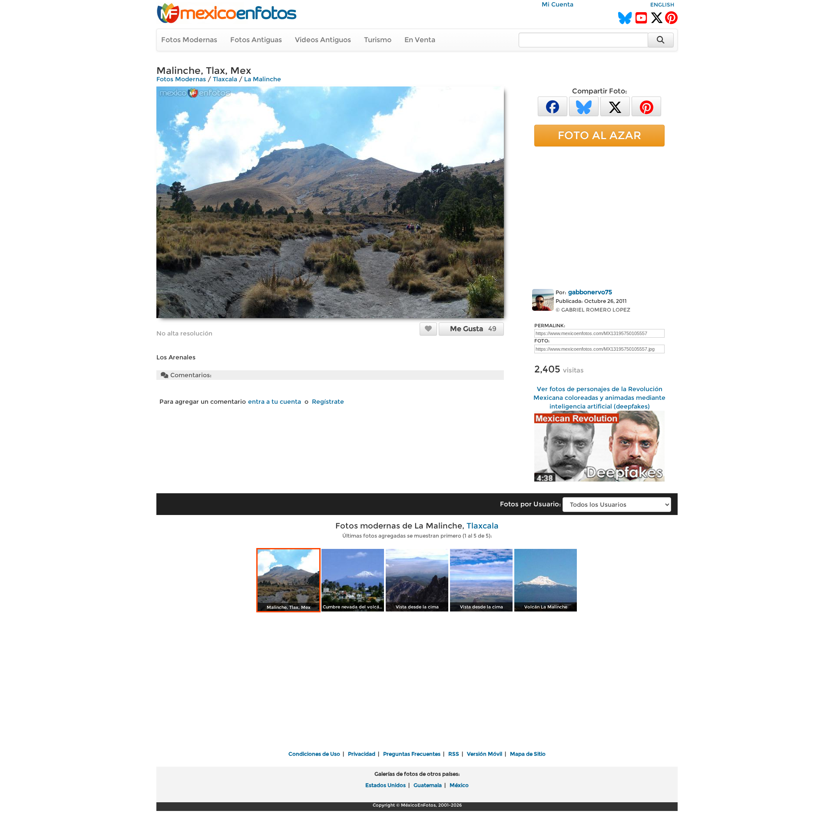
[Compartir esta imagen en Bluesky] (584, 106)
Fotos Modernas (189, 40)
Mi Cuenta (557, 4)
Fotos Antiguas (256, 40)
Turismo (377, 40)
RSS (453, 754)
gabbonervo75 (590, 292)
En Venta (419, 40)
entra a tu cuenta (274, 401)
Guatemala (428, 785)
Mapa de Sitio (528, 754)
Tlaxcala (225, 79)
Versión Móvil (484, 754)
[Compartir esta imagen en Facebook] (552, 106)
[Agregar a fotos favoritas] (428, 328)
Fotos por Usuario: (530, 504)
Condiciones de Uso (314, 754)
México (459, 785)
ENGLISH (662, 4)
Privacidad (361, 754)
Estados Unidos (385, 785)
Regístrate (328, 401)
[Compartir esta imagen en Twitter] (615, 106)
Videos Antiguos (323, 40)
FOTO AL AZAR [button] (599, 135)
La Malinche (262, 79)
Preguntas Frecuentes (411, 754)
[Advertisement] (599, 216)
